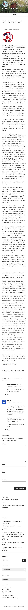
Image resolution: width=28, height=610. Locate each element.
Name (4, 464)
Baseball (11, 370)
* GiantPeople (10, 9)
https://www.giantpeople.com (10, 597)
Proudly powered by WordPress (16, 606)
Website (4, 480)
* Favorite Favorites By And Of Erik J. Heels (13, 542)
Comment (5, 444)
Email (4, 472)
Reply (8, 394)
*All (5, 370)
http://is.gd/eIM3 (15, 391)
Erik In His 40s (8, 372)
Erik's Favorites (19, 372)
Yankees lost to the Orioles (14, 90)
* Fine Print (4, 606)
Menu (14, 14)
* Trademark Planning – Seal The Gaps (12, 521)
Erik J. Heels (18, 20)
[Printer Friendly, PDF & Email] (9, 364)
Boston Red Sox (19, 370)
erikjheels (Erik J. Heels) (14, 384)
